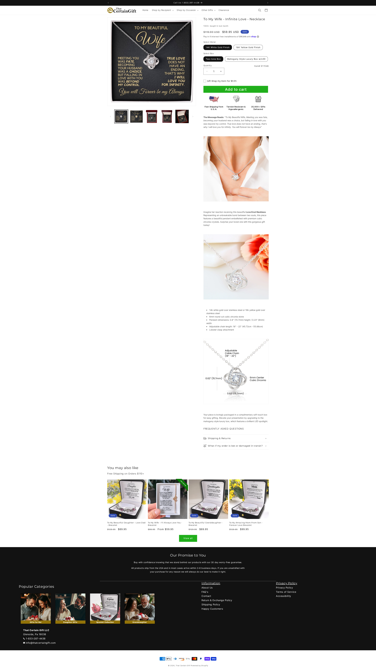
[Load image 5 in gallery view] (182, 116)
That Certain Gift (183, 666)
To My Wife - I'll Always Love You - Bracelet (165, 523)
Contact (206, 596)
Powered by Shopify (199, 666)
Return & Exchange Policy (217, 600)
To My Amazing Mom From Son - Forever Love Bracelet (246, 523)
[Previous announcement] (108, 3)
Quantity (207, 65)
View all (188, 538)
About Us (207, 587)
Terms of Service (286, 591)
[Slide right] (193, 116)
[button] (162, 10)
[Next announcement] (268, 3)
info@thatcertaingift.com (41, 642)
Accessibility (283, 596)
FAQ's (205, 591)
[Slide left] (110, 116)
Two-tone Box (213, 59)
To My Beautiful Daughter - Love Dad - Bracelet (126, 523)
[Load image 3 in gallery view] (151, 116)
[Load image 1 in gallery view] (121, 116)
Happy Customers (212, 608)
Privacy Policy (284, 587)
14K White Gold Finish (218, 47)
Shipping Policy (211, 604)
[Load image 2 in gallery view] (136, 116)
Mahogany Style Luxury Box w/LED (246, 59)
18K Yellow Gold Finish (248, 47)
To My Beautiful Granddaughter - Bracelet (206, 523)
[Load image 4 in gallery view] (167, 116)
